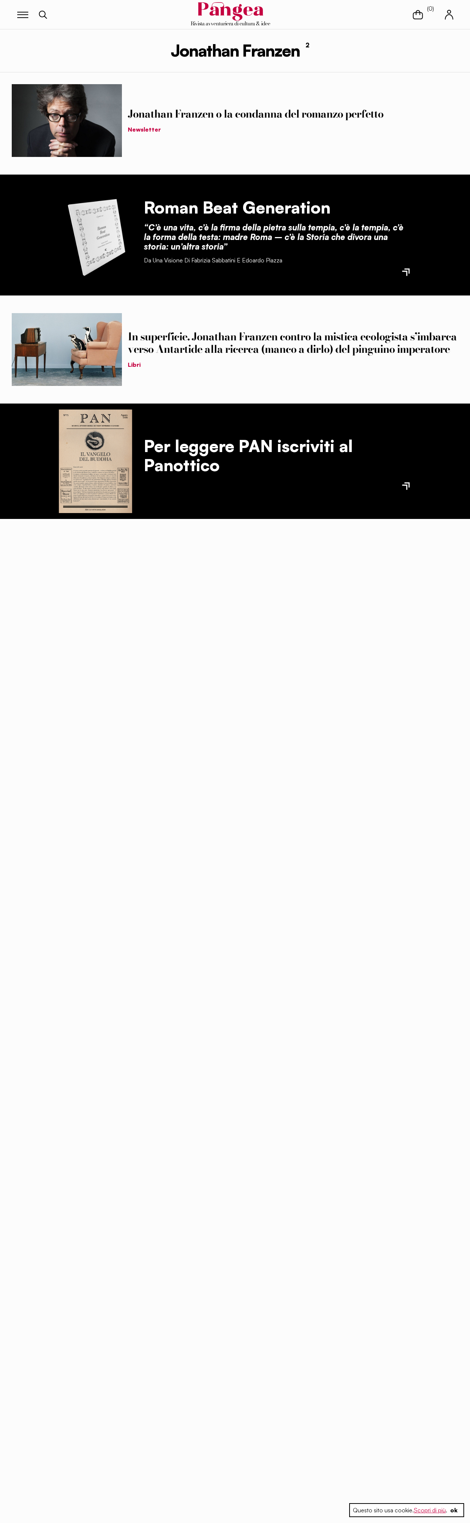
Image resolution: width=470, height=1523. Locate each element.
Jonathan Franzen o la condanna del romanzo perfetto (255, 114)
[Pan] (95, 461)
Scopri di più (430, 1510)
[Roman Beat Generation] (95, 234)
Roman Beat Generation (237, 207)
